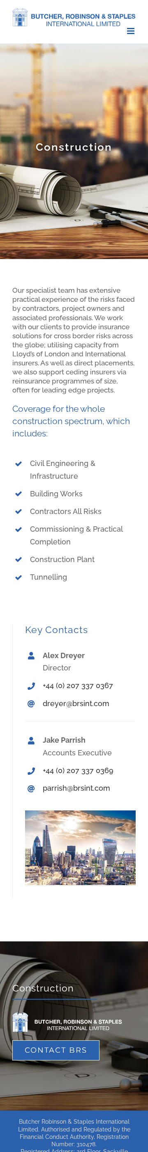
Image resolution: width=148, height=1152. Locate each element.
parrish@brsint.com (76, 788)
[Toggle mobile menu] (131, 31)
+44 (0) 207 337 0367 (78, 685)
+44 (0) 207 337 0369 (78, 770)
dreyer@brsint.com (76, 703)
